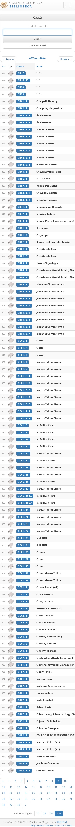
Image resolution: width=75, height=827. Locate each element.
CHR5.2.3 (24, 305)
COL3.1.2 (24, 749)
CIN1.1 (22, 587)
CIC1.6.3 (24, 390)
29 (63, 792)
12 (11, 787)
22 (11, 792)
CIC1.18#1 (25, 495)
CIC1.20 (23, 517)
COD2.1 (22, 700)
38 (56, 798)
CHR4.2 (22, 277)
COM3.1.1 (24, 770)
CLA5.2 (22, 643)
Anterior (9, 59)
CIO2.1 (22, 601)
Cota (19, 66)
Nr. (3, 66)
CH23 (21, 94)
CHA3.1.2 (24, 122)
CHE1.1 (22, 178)
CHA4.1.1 (24, 129)
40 (71, 798)
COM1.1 (22, 756)
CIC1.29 (23, 580)
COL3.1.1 (24, 742)
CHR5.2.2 (24, 298)
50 (51, 813)
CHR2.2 (22, 249)
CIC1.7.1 (24, 411)
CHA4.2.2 (24, 150)
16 (41, 787)
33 (18, 798)
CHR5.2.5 (24, 319)
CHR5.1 (22, 284)
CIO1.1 (22, 594)
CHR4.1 (22, 270)
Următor (66, 59)
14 (26, 787)
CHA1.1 (22, 101)
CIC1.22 (23, 531)
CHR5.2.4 (24, 312)
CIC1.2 (22, 347)
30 (71, 792)
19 (63, 787)
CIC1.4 (22, 361)
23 (18, 792)
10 (65, 781)
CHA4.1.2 (24, 136)
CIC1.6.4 (24, 397)
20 (71, 787)
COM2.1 (22, 763)
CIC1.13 (23, 460)
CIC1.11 (23, 446)
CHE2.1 (22, 185)
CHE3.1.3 (24, 193)
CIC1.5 (22, 369)
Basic (69, 825)
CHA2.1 (22, 108)
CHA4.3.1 (24, 164)
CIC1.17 (23, 488)
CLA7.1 (22, 657)
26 (41, 792)
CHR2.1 (22, 242)
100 (59, 813)
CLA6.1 (22, 650)
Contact (50, 825)
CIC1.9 (22, 432)
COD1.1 (22, 693)
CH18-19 (23, 80)
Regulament (37, 825)
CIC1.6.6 (24, 404)
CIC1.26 (23, 559)
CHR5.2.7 (24, 333)
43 (18, 804)
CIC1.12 (23, 453)
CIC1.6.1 (24, 376)
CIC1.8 (22, 425)
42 (11, 804)
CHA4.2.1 (24, 143)
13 (18, 787)
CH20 (21, 87)
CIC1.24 (23, 545)
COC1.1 (22, 679)
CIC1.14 (23, 467)
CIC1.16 (23, 481)
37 (48, 798)
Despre (60, 825)
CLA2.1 (22, 615)
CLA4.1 (22, 629)
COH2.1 (22, 714)
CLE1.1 (22, 664)
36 (41, 798)
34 (26, 798)
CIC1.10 (23, 439)
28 (56, 792)
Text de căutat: (37, 26)
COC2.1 (22, 686)
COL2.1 (22, 735)
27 (48, 792)
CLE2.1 (22, 672)
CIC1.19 (23, 509)
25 (33, 792)
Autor (39, 66)
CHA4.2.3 (24, 157)
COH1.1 (22, 707)
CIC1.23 (23, 538)
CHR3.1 (22, 263)
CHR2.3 (22, 256)
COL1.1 (22, 728)
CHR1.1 (22, 228)
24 (26, 792)
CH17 (21, 73)
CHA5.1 (22, 171)
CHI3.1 (22, 221)
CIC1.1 (22, 340)
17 (48, 787)
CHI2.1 (22, 214)
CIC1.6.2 (24, 383)
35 (33, 798)
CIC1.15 (23, 474)
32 (11, 798)
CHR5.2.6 (24, 326)
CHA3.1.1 (24, 115)
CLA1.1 (22, 608)
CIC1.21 (23, 523)
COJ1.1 (22, 721)
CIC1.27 (23, 566)
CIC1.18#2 (25, 502)
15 (33, 787)
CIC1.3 (22, 355)
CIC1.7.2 (24, 418)
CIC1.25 (23, 552)
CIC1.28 (23, 573)
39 (63, 798)
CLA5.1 (22, 636)
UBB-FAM (61, 822)
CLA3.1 (22, 622)
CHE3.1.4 (24, 199)
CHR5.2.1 (24, 291)
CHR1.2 (22, 235)
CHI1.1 (22, 207)
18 (56, 787)
